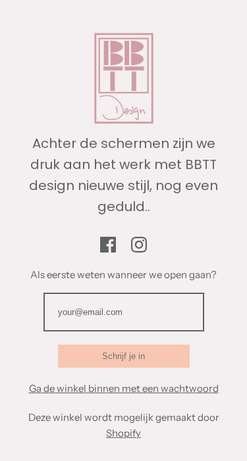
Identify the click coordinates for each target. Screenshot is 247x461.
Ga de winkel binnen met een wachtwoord (124, 388)
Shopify (123, 433)
